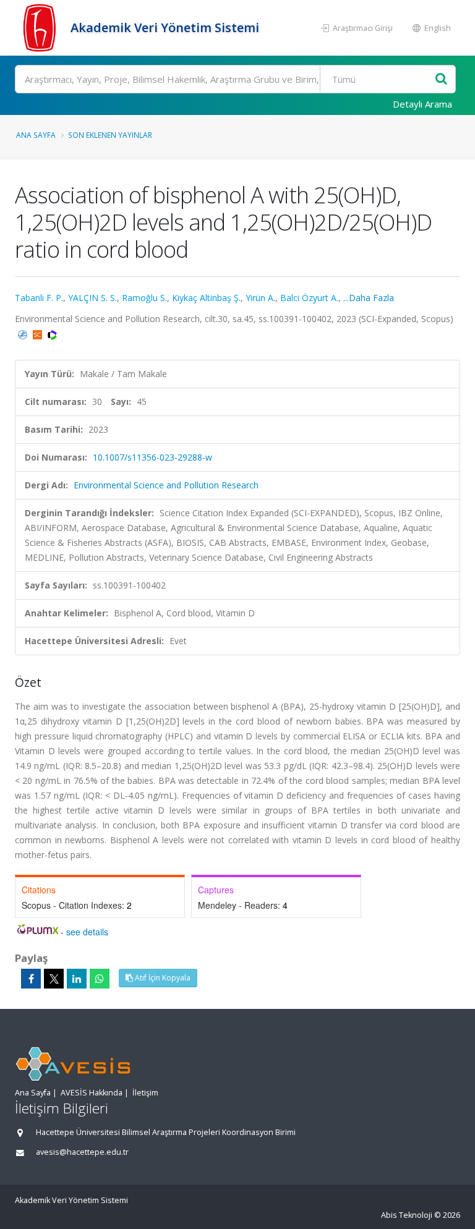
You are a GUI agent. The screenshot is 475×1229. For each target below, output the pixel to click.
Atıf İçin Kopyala (161, 977)
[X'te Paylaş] (54, 979)
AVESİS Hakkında (91, 1092)
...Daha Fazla (368, 298)
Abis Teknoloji (406, 1215)
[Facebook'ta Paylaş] (31, 979)
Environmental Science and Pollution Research (166, 485)
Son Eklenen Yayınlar (110, 135)
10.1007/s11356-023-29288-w (152, 457)
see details (87, 931)
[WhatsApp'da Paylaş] (99, 979)
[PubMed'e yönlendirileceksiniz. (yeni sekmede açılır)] (24, 333)
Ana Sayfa (36, 135)
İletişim (145, 1092)
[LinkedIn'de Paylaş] (77, 979)
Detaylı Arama (422, 104)
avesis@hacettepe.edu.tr (82, 1152)
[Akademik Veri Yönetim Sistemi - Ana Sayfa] (41, 28)
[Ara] (441, 79)
